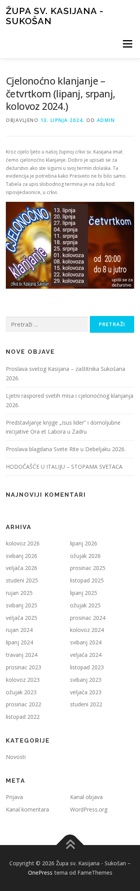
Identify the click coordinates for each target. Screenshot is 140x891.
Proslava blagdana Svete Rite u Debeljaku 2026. (66, 449)
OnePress (40, 872)
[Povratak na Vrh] (70, 845)
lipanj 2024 (19, 642)
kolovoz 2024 (87, 629)
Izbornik (127, 44)
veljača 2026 (21, 568)
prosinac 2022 (23, 704)
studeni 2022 (86, 704)
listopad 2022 (23, 716)
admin (106, 120)
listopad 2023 (87, 667)
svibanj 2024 (86, 642)
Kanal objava (86, 797)
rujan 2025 (19, 592)
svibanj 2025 (21, 605)
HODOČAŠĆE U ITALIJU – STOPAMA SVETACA (64, 466)
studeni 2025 (22, 580)
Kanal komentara (27, 809)
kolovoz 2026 (23, 543)
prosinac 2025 (87, 568)
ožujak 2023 (21, 692)
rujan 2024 (19, 629)
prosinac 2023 (23, 667)
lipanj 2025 (83, 592)
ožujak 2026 (85, 555)
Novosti (16, 756)
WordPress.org (88, 809)
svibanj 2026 (21, 555)
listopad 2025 (87, 580)
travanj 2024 (21, 654)
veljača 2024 (86, 654)
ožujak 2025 (85, 605)
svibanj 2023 (86, 679)
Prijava (14, 797)
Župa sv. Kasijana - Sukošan (54, 15)
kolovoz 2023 (23, 679)
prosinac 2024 (87, 617)
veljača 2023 (86, 692)
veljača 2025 (21, 617)
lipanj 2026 (83, 543)
